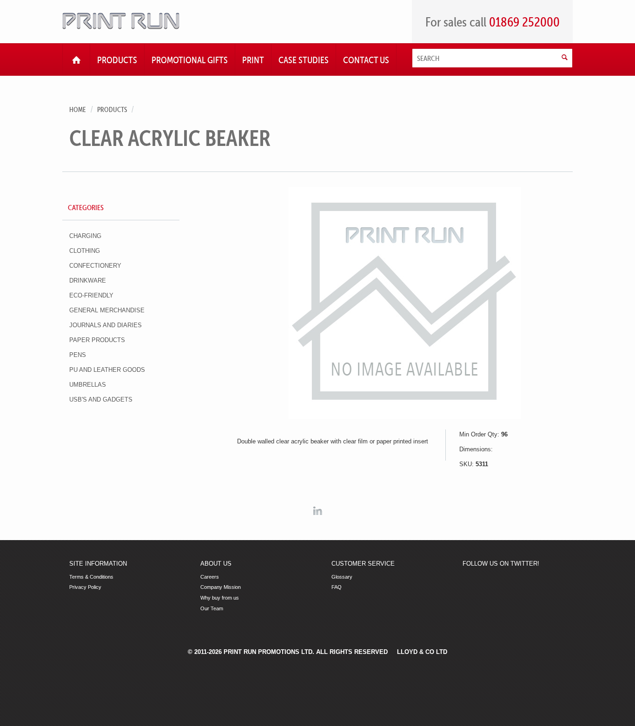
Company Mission (220, 587)
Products (112, 109)
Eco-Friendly (91, 295)
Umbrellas (87, 384)
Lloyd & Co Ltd (422, 651)
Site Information (98, 564)
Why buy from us (219, 598)
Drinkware (87, 280)
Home (77, 109)
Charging (85, 235)
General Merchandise (107, 310)
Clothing (84, 250)
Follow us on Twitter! (501, 564)
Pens (77, 354)
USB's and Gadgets (100, 399)
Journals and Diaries (105, 325)
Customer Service (363, 564)
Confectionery (95, 265)
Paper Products (97, 340)
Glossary (341, 577)
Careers (209, 577)
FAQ (336, 587)
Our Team (211, 608)
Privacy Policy (85, 587)
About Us (216, 564)
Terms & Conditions (91, 577)
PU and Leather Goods (107, 369)
